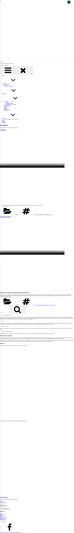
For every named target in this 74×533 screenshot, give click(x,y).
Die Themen (4, 93)
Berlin (35, 305)
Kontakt (14, 532)
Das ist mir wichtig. (7, 109)
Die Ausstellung (6, 84)
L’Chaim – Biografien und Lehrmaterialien (11, 119)
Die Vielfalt (4, 83)
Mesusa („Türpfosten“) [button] (5, 326)
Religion (1, 514)
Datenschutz (4, 121)
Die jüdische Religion (7, 105)
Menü (31, 73)
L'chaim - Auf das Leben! (4, 532)
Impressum (3, 122)
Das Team (5, 85)
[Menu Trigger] (69, 2)
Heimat (5, 106)
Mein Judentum (2, 515)
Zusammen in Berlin (5, 216)
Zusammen (6, 110)
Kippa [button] (3, 321)
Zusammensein (2, 519)
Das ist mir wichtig (3, 518)
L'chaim (1, 61)
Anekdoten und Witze (9, 103)
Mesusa (47, 214)
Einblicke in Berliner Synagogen (11, 104)
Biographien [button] (4, 521)
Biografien (3, 118)
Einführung (6, 101)
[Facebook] (9, 530)
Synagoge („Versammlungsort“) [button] (7, 331)
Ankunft (7, 102)
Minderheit (6, 107)
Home (3, 75)
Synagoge (50, 214)
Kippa (45, 214)
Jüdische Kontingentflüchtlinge (39, 214)
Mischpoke (6, 108)
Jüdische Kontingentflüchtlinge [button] (7, 315)
